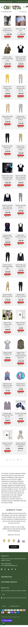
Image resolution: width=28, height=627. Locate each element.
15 (17, 459)
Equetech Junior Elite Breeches (21, 206)
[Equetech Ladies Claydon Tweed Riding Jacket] (7, 49)
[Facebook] (2, 569)
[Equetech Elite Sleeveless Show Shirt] (20, 227)
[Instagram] (6, 569)
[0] (26, 7)
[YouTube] (9, 569)
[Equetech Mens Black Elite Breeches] (7, 138)
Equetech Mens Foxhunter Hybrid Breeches (7, 324)
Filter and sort (7, 11)
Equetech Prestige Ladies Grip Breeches (7, 295)
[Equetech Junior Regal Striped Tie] (20, 405)
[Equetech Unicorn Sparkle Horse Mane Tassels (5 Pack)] (7, 376)
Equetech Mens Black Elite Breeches (7, 146)
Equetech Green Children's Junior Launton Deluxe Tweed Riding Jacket (20, 355)
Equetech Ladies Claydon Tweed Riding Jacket (7, 58)
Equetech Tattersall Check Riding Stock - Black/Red (21, 444)
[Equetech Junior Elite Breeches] (20, 197)
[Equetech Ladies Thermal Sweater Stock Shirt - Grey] (7, 405)
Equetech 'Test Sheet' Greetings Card (7, 443)
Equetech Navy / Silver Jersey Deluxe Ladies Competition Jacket (7, 177)
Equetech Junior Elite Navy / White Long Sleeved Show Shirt (7, 207)
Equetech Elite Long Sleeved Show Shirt (20, 265)
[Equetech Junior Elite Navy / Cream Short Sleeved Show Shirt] (20, 168)
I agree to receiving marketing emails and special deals (14, 597)
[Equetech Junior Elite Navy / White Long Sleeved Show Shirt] (7, 197)
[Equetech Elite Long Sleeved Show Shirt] (20, 257)
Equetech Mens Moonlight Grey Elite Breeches (20, 118)
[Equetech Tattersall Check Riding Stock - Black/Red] (20, 435)
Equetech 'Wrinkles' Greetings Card (20, 323)
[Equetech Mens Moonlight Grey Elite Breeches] (20, 108)
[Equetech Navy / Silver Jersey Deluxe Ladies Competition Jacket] (7, 168)
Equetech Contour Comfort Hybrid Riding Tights (7, 266)
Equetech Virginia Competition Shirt (7, 353)
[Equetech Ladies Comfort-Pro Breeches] (20, 286)
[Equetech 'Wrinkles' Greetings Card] (20, 314)
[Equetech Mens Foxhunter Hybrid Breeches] (7, 314)
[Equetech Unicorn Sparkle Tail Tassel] (20, 376)
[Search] (24, 7)
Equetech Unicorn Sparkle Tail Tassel (20, 384)
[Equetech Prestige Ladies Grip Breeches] (7, 286)
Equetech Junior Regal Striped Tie (20, 414)
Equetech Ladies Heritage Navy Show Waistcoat (7, 237)
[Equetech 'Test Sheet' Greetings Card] (7, 435)
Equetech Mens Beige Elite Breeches (7, 117)
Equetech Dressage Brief (20, 29)
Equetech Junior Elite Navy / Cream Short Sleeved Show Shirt (21, 177)
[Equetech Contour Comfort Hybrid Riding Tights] (7, 257)
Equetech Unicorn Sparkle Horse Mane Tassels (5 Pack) (7, 385)
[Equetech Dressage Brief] (20, 21)
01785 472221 (8, 563)
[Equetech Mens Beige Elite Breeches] (7, 108)
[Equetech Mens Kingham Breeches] (7, 21)
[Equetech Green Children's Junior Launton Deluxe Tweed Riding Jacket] (20, 344)
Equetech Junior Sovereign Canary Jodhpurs (7, 88)
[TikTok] (16, 569)
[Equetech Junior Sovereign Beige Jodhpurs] (20, 138)
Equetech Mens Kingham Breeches (7, 29)
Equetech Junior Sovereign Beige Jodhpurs (20, 147)
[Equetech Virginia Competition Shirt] (7, 344)
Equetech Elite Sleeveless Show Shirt (20, 236)
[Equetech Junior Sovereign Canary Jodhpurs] (7, 78)
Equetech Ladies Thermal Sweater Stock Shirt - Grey (7, 415)
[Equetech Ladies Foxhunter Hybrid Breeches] (20, 78)
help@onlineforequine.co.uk (10, 565)
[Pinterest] (13, 569)
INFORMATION (6, 577)
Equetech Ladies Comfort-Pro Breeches (20, 295)
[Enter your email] (25, 594)
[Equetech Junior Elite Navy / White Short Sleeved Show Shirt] (20, 49)
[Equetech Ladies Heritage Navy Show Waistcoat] (7, 227)
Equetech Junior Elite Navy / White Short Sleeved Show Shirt (21, 58)
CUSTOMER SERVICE (9, 582)
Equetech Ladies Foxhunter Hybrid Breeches (21, 88)
